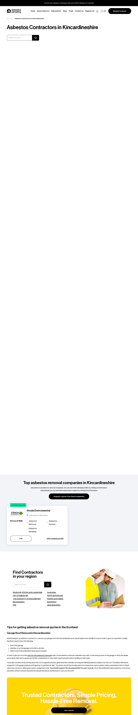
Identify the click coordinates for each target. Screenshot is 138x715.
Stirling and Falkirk (55, 598)
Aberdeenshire (53, 605)
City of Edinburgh (20, 595)
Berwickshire (18, 602)
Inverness (51, 592)
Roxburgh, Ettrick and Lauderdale (27, 592)
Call (20, 539)
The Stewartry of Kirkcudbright (27, 598)
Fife (14, 605)
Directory (10, 18)
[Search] (35, 38)
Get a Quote (69, 710)
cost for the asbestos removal (39, 655)
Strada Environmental (38, 510)
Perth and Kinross (55, 595)
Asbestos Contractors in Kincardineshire (29, 18)
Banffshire (51, 602)
